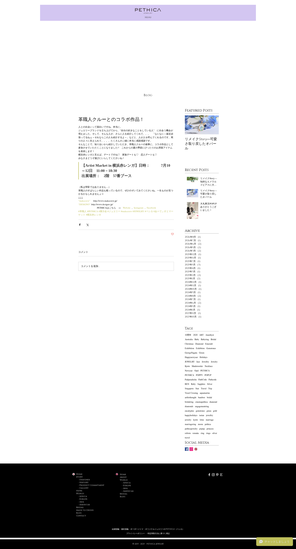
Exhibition (189, 348)
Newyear (189, 370)
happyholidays (191, 415)
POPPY (199, 375)
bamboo (201, 397)
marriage (210, 419)
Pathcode (212, 379)
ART (201, 334)
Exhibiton (200, 348)
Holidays (203, 357)
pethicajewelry (191, 428)
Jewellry (205, 361)
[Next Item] (213, 124)
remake (196, 433)
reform (188, 433)
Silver (209, 384)
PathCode (202, 379)
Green (201, 352)
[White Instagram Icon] (213, 475)
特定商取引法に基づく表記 (159, 533)
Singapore (189, 388)
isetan (201, 415)
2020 (195, 334)
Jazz (198, 361)
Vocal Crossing (191, 393)
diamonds (189, 406)
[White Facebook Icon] (209, 475)
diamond (213, 402)
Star (197, 388)
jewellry (209, 415)
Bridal (213, 339)
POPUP (208, 375)
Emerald (209, 343)
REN (187, 384)
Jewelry (214, 361)
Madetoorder (197, 366)
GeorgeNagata (191, 352)
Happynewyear (191, 357)
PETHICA (205, 370)
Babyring (205, 339)
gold (215, 410)
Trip (210, 388)
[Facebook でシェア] (79, 224)
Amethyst (210, 334)
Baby (197, 339)
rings (208, 433)
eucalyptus (189, 410)
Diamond (199, 343)
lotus (202, 419)
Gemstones (211, 348)
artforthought (190, 397)
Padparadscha (191, 379)
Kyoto (187, 366)
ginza (209, 410)
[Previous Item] (189, 124)
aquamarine (205, 393)
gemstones (200, 410)
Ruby (193, 384)
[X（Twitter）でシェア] (87, 224)
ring (202, 433)
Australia (189, 339)
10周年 (188, 334)
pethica (208, 424)
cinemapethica (201, 402)
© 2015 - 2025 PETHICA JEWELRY (148, 544)
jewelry (188, 419)
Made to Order (85, 510)
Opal (196, 370)
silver (214, 433)
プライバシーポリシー (135, 533)
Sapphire (201, 384)
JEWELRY (190, 361)
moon (200, 424)
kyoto (195, 419)
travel (187, 437)
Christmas (189, 343)
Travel (203, 388)
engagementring (202, 406)
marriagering (190, 424)
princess (210, 428)
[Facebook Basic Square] (186, 449)
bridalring (189, 402)
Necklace (209, 366)
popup (202, 428)
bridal (209, 397)
